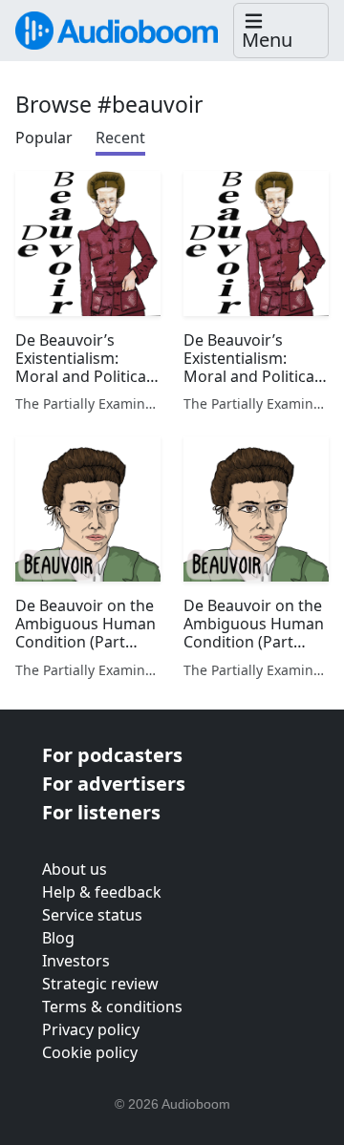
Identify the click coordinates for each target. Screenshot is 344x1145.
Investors (76, 960)
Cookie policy (90, 1052)
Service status (92, 914)
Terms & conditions (112, 1006)
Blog (58, 937)
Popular (44, 137)
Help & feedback (101, 891)
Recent (120, 137)
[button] (281, 31)
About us (74, 869)
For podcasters (112, 755)
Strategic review (100, 983)
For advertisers (113, 783)
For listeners (101, 812)
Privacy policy (91, 1029)
